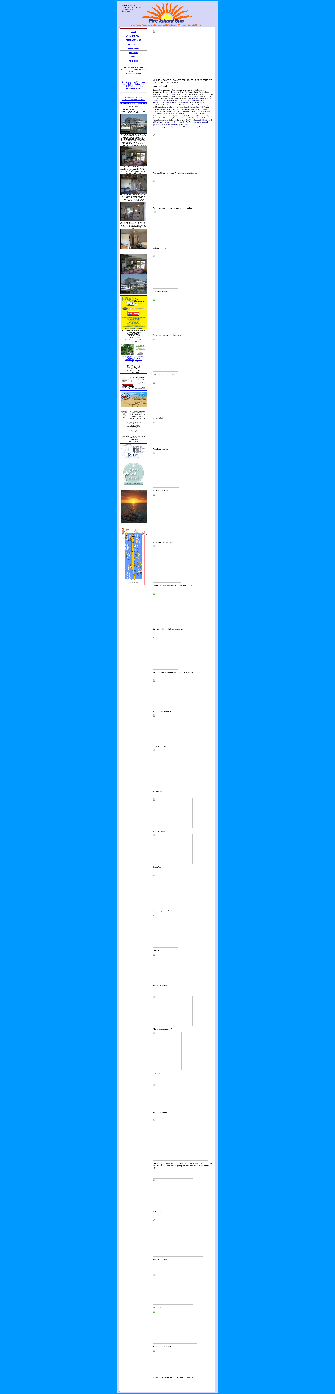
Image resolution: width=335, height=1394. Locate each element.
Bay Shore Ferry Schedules (133, 82)
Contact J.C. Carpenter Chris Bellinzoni (133, 340)
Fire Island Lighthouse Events (133, 69)
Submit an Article (128, 9)
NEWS (133, 57)
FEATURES (133, 53)
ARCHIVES (133, 61)
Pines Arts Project (133, 74)
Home (133, 32)
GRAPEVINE (133, 48)
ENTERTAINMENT (133, 36)
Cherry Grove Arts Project (133, 67)
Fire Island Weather (133, 97)
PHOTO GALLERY (133, 44)
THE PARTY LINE (133, 40)
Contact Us (126, 11)
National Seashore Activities (133, 100)
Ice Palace (133, 71)
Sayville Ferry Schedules (133, 84)
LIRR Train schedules (134, 86)
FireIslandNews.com (133, 88)
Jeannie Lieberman (134, 7)
